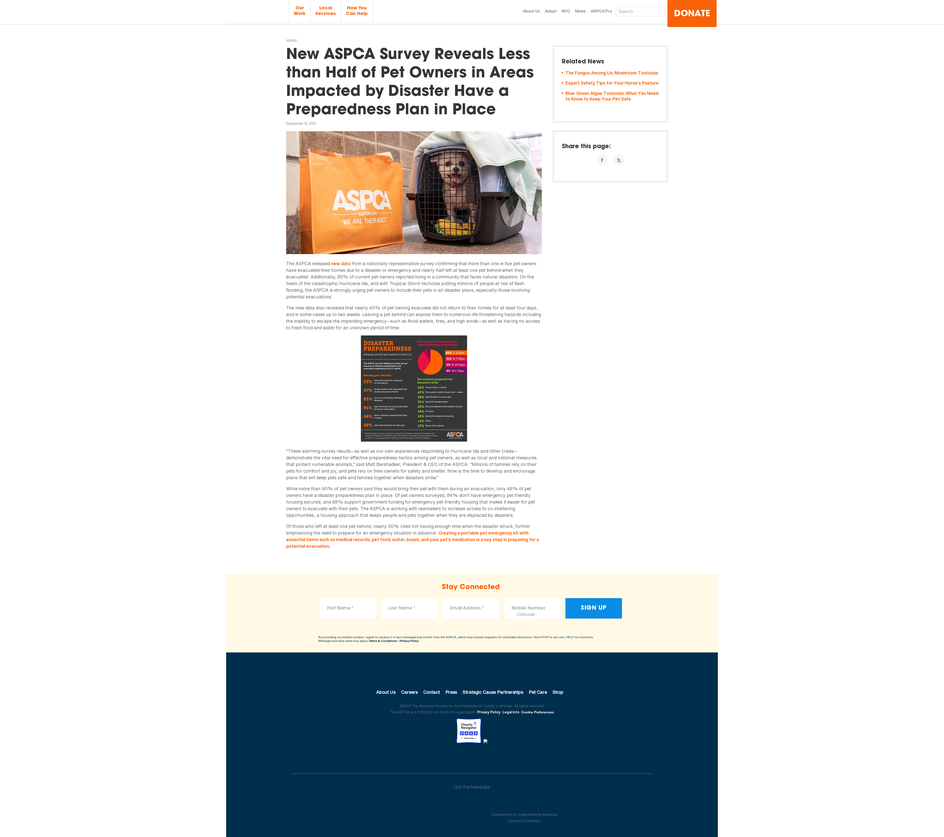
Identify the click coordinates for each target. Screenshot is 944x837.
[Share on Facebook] (601, 159)
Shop (558, 692)
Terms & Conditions (383, 641)
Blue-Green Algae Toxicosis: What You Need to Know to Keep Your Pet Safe (611, 96)
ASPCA (472, 675)
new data (341, 263)
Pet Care (538, 692)
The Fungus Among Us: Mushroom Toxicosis (611, 73)
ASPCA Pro (601, 11)
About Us (531, 11)
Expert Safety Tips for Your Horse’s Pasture (612, 83)
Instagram (484, 756)
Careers (409, 692)
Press (451, 692)
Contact (431, 692)
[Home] (256, 12)
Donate (692, 14)
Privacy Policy (409, 641)
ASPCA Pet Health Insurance (524, 803)
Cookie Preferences (537, 712)
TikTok (497, 756)
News (580, 11)
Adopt (551, 11)
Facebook (446, 756)
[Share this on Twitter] (619, 159)
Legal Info (510, 712)
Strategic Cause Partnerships (493, 692)
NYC (566, 11)
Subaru (420, 803)
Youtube (472, 756)
